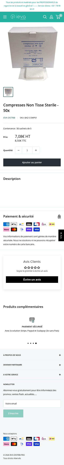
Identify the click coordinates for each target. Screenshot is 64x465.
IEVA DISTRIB (9, 117)
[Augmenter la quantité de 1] (35, 150)
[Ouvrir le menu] (5, 17)
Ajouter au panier (32, 162)
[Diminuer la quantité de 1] (18, 150)
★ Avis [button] (61, 235)
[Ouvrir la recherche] (45, 17)
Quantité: (8, 150)
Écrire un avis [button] (32, 279)
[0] (58, 17)
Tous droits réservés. (12, 458)
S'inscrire (13, 413)
